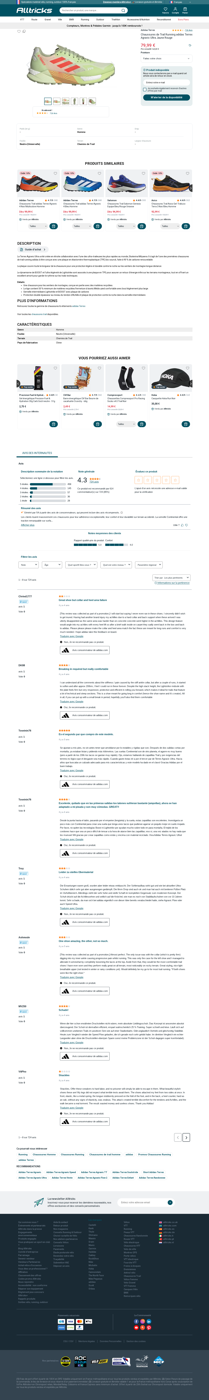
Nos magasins (60, 1229)
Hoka (91, 1268)
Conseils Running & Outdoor (67, 1232)
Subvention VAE (61, 1262)
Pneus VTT (129, 1232)
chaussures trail (39, 314)
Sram (91, 1242)
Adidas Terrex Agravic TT (94, 1172)
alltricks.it (168, 1235)
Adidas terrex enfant (123, 1178)
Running (85, 19)
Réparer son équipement (30, 1289)
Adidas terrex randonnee (152, 1178)
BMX (71, 19)
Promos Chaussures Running (154, 1154)
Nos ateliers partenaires (65, 1239)
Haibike (92, 1252)
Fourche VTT (130, 1262)
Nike (91, 1262)
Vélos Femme (131, 1279)
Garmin (92, 1248)
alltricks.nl (168, 1242)
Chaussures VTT (132, 1246)
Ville (60, 19)
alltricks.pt (168, 1239)
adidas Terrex (78, 306)
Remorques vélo (132, 1296)
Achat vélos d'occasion (30, 1265)
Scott (91, 1285)
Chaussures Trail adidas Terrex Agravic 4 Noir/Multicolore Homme (38, 205)
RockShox (94, 1258)
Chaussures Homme (44, 1154)
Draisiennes (130, 1269)
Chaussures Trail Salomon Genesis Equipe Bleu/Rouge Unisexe (124, 205)
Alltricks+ (23, 1295)
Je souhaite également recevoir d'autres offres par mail (167, 89)
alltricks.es (168, 1229)
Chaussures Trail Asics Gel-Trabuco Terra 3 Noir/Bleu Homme (168, 205)
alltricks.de (169, 1232)
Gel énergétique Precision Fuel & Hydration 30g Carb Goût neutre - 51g (37, 399)
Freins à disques (132, 1266)
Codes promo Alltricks (29, 1279)
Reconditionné (164, 19)
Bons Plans (183, 19)
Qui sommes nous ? (28, 1222)
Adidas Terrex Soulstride (125, 1172)
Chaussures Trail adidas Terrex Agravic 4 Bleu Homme (82, 205)
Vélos (127, 1222)
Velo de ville (130, 1249)
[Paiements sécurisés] (75, 1324)
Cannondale (95, 1272)
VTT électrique (131, 1259)
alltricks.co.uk (170, 1222)
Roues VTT (129, 1239)
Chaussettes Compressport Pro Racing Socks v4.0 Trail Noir (126, 399)
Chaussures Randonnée (136, 1235)
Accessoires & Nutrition (138, 19)
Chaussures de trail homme (104, 1154)
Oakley (92, 1255)
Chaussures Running (72, 1154)
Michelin (93, 1265)
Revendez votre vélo (63, 1256)
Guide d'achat (33, 249)
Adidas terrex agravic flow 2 (92, 1178)
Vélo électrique (131, 1242)
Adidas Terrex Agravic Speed (61, 1172)
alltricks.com (170, 1225)
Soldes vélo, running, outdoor (33, 1302)
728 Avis (53, 113)
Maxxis (92, 1238)
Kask (91, 1228)
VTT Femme (130, 1286)
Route (34, 19)
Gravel (48, 19)
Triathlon (116, 19)
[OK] (170, 1202)
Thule (91, 1232)
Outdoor (100, 19)
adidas (129, 1154)
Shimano (93, 1235)
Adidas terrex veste (62, 1178)
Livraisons (58, 1246)
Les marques (95, 1220)
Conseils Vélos (61, 1242)
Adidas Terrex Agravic (30, 1172)
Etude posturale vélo (63, 1252)
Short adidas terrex (153, 1172)
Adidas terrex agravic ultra (33, 1178)
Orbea (92, 1289)
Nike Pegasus (95, 1279)
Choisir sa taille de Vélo (65, 1235)
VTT (22, 19)
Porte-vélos (130, 1256)
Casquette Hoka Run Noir (163, 398)
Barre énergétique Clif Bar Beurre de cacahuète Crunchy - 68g (80, 399)
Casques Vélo (131, 1289)
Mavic (92, 1245)
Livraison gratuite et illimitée (132, 2)
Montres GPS (130, 1252)
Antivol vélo (129, 1272)
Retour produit (60, 1225)
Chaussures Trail (132, 1276)
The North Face (96, 1275)
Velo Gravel (129, 1282)
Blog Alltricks (25, 1248)
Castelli (92, 1225)
